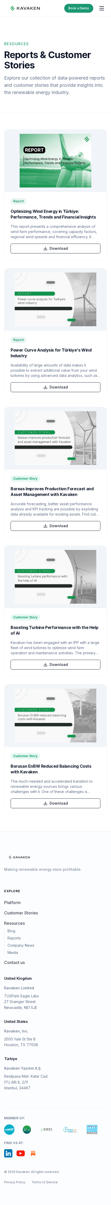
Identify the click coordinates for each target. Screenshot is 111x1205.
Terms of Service (44, 1182)
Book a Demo (78, 8)
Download (59, 248)
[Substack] (33, 1153)
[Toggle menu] (102, 8)
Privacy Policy (14, 1182)
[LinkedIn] (8, 1153)
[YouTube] (21, 1153)
